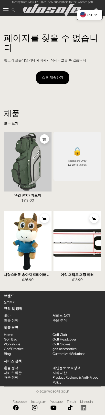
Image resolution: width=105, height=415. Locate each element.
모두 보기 (11, 123)
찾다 (7, 315)
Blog (7, 353)
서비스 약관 (61, 315)
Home (8, 334)
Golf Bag (10, 339)
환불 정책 (11, 320)
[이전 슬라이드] (7, 161)
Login (71, 164)
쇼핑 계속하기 (52, 77)
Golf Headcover (64, 339)
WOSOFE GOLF (58, 392)
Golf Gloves (61, 344)
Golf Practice (14, 349)
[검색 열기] (13, 10)
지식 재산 (59, 373)
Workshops (12, 344)
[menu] (6, 10)
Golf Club (59, 334)
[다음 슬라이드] (48, 161)
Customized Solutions (68, 353)
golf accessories (64, 349)
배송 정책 (11, 377)
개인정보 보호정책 (66, 368)
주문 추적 (59, 320)
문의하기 (10, 302)
